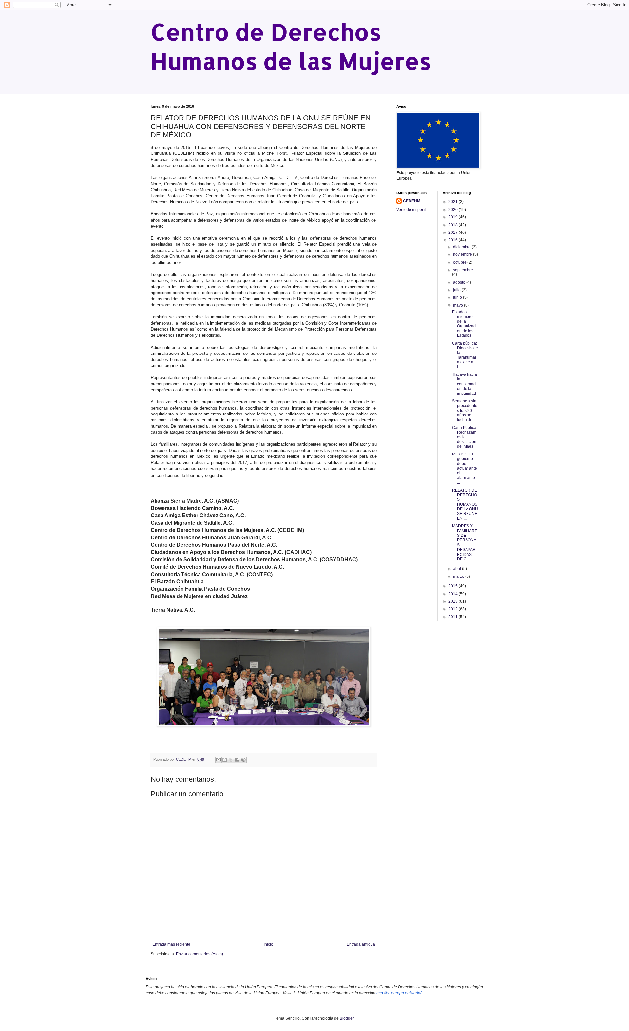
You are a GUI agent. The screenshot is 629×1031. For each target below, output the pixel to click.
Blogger (346, 1018)
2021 (453, 201)
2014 (453, 594)
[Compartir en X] (231, 760)
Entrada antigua (361, 944)
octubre (460, 262)
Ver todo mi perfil (411, 209)
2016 (453, 240)
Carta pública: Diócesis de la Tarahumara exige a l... (465, 355)
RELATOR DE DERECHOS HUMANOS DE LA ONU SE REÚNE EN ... (465, 504)
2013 (453, 601)
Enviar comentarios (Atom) (199, 954)
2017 (453, 232)
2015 (453, 586)
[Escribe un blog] (224, 760)
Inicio (268, 944)
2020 (453, 209)
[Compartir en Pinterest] (243, 760)
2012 (453, 609)
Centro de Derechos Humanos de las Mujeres (291, 46)
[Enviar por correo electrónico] (218, 760)
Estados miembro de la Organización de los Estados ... (464, 324)
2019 (453, 217)
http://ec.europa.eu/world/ (398, 993)
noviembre (463, 254)
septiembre (463, 270)
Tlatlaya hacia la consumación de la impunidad (464, 384)
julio (457, 290)
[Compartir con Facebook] (237, 760)
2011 (453, 617)
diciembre (462, 247)
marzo (459, 576)
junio (458, 297)
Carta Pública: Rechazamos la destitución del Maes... (464, 437)
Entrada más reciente (171, 944)
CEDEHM (411, 201)
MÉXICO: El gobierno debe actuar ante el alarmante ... (464, 468)
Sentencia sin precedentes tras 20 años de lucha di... (464, 410)
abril (457, 568)
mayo (458, 305)
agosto (459, 282)
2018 (453, 225)
